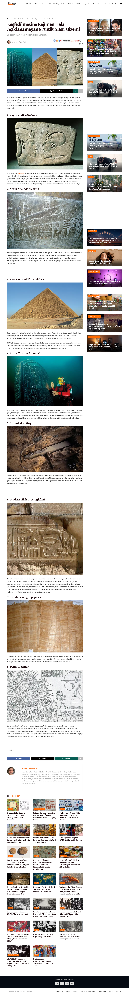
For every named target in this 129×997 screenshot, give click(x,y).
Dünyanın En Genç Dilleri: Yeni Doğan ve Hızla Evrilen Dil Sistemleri (44, 887)
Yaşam (63, 4)
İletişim (118, 989)
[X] (109, 3)
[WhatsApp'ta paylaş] (75, 91)
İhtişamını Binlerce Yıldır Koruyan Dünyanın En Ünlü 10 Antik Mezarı (44, 838)
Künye (68, 989)
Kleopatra (20, 171)
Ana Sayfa (27, 4)
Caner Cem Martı (16, 42)
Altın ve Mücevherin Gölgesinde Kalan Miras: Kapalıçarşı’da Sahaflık (69, 934)
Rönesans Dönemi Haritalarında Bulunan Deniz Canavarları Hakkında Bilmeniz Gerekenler (42, 862)
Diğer (85, 4)
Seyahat (79, 4)
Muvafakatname (90, 989)
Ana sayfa (9, 19)
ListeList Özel (46, 4)
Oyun (10, 807)
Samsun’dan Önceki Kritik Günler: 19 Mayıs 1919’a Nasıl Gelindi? (70, 912)
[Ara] (121, 4)
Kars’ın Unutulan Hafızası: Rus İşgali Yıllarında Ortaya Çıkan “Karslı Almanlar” (44, 912)
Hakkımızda (59, 989)
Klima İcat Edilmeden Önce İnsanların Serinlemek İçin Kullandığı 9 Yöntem (18, 838)
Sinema (70, 4)
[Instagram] (112, 3)
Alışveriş (56, 4)
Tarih (15, 19)
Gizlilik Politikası (78, 989)
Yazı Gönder (95, 4)
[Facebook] (57, 981)
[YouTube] (116, 3)
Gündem (36, 4)
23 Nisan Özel (13, 952)
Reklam (111, 989)
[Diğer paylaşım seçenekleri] (80, 91)
